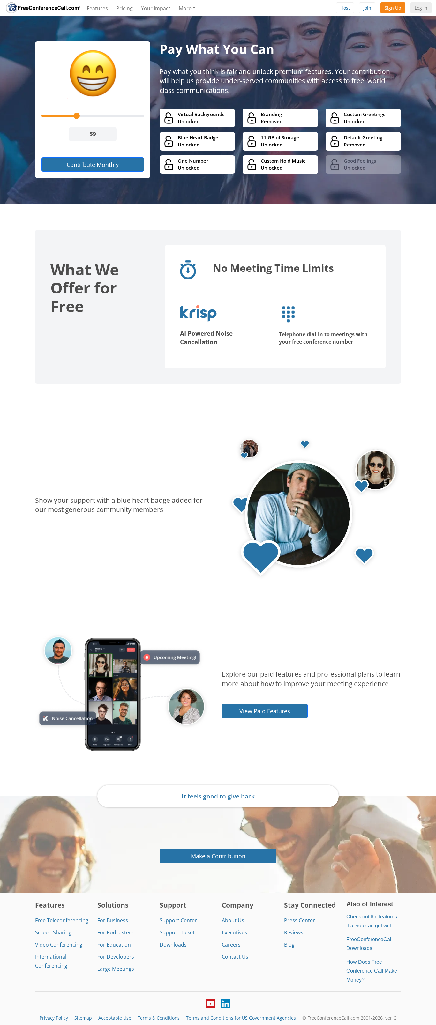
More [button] (185, 8)
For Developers (115, 956)
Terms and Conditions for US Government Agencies (241, 1018)
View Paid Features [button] (264, 711)
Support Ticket (177, 932)
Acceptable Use (114, 1018)
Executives (234, 932)
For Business (112, 920)
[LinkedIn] (225, 1002)
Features (97, 8)
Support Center (178, 920)
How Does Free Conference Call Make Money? (371, 971)
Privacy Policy (54, 1018)
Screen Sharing (53, 932)
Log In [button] (421, 8)
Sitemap (83, 1018)
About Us (233, 920)
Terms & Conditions (159, 1018)
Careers (231, 944)
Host (345, 8)
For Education (114, 944)
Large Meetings (115, 968)
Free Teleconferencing (61, 920)
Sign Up (393, 8)
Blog (289, 944)
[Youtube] (210, 1002)
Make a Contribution (218, 856)
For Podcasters (115, 932)
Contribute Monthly (93, 164)
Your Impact (155, 8)
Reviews (293, 932)
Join (367, 8)
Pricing (124, 8)
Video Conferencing (58, 944)
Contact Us (235, 956)
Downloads (173, 944)
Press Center (299, 920)
